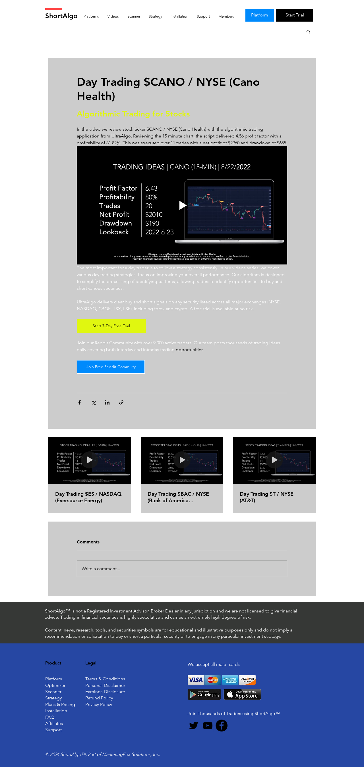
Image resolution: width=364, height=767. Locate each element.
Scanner (53, 691)
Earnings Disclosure (105, 691)
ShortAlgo (61, 16)
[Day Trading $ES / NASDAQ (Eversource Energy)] (89, 460)
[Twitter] (194, 725)
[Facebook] (222, 725)
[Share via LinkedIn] (107, 402)
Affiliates (54, 723)
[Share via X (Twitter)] (93, 402)
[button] (308, 31)
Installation (56, 710)
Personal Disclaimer (105, 685)
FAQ (49, 717)
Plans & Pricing (60, 704)
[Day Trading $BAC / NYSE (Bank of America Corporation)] (182, 460)
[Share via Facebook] (79, 402)
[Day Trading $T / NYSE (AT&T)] (274, 460)
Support (53, 729)
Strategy (53, 698)
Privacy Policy (98, 704)
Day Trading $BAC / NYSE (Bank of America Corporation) (178, 497)
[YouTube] (208, 725)
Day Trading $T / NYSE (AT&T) (266, 497)
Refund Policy (99, 698)
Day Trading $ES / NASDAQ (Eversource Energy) (88, 497)
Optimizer (55, 685)
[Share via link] (121, 402)
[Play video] (182, 205)
